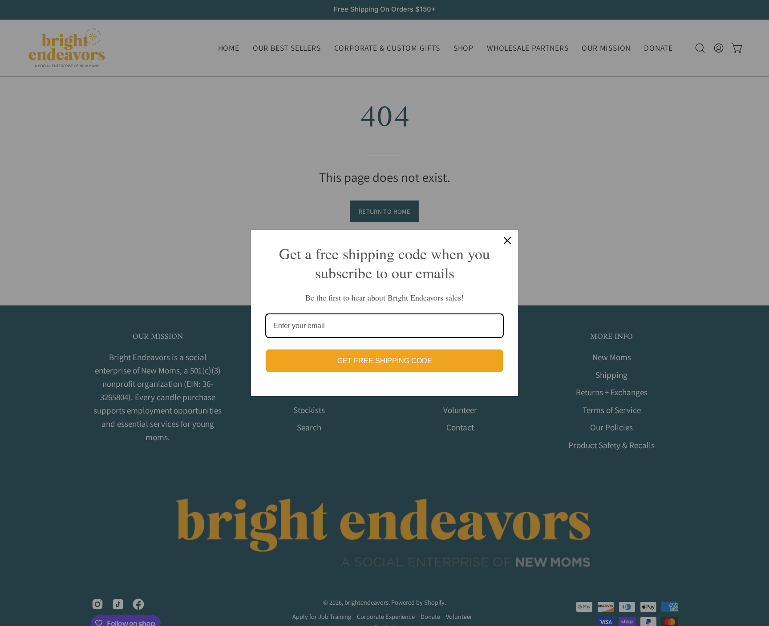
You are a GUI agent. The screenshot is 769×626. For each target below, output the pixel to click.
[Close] (507, 240)
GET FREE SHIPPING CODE (384, 361)
